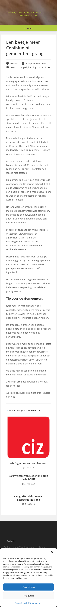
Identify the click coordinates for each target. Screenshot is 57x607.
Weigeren (28, 595)
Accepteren (28, 586)
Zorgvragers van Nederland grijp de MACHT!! (28, 477)
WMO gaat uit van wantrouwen (28, 463)
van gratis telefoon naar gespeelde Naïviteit (28, 498)
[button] (52, 552)
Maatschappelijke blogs (24, 67)
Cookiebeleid (21, 603)
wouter (14, 63)
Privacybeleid (34, 603)
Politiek (46, 67)
